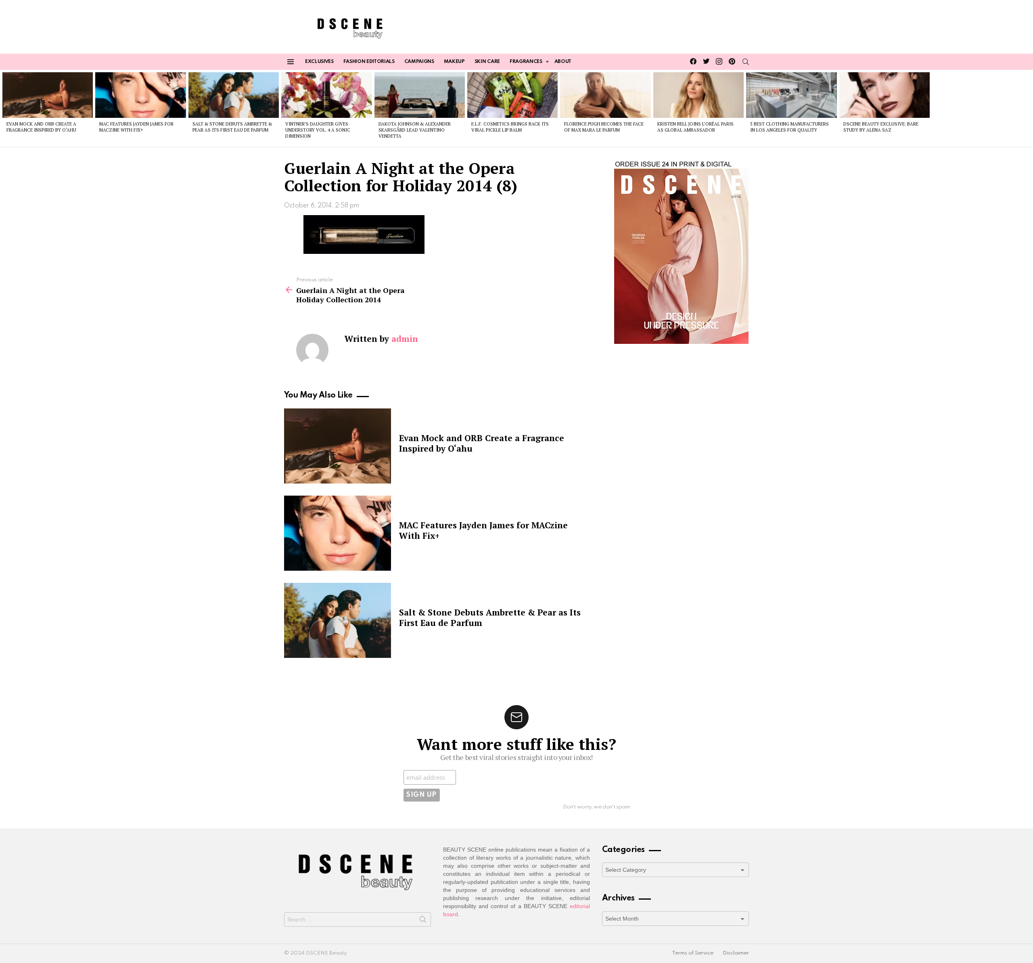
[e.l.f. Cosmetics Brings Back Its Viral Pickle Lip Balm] (512, 94)
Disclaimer (736, 953)
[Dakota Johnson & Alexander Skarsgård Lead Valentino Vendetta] (419, 94)
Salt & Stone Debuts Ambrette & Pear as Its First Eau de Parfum (232, 127)
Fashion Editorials (369, 61)
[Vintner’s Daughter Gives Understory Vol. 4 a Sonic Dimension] (326, 94)
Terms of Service (692, 953)
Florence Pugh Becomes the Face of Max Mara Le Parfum (604, 127)
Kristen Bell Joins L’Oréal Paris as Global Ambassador (695, 127)
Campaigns (419, 61)
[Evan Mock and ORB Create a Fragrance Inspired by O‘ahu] (47, 94)
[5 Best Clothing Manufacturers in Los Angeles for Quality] (791, 94)
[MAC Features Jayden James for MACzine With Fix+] (140, 94)
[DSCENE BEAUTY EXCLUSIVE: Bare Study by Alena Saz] (884, 94)
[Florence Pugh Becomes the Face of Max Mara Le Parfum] (605, 94)
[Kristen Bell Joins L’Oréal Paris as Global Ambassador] (698, 94)
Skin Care (487, 61)
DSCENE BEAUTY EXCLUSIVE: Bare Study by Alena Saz (880, 127)
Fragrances (526, 61)
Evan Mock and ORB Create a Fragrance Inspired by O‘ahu (41, 127)
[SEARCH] (745, 61)
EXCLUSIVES (319, 61)
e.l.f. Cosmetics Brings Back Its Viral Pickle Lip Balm (510, 127)
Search (423, 921)
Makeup (454, 61)
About (562, 61)
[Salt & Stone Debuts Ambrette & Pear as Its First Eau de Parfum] (233, 94)
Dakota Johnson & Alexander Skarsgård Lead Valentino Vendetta (414, 130)
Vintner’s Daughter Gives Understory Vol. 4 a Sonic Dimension (317, 130)
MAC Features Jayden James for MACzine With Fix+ (136, 127)
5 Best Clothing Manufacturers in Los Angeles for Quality (789, 127)
